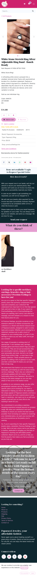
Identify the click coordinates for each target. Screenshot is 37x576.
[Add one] (13, 115)
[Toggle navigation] (34, 4)
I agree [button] (32, 573)
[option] (18, 258)
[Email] (30, 162)
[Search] (33, 11)
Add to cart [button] (9, 119)
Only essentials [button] (24, 573)
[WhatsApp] (20, 162)
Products (4, 512)
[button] (3, 36)
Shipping (4, 514)
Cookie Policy (24, 567)
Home (3, 507)
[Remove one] (4, 115)
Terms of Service (7, 520)
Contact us (5, 523)
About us (4, 510)
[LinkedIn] (14, 162)
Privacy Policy (6, 518)
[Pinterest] (25, 162)
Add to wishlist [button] (9, 124)
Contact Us (18, 491)
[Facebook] (4, 162)
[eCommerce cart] (24, 4)
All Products (7, 16)
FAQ (2, 516)
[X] (9, 162)
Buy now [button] (23, 119)
